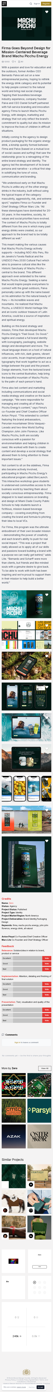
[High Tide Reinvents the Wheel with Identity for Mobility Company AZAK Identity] (14, 1136)
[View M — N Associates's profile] (5, 1184)
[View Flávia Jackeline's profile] (30, 1210)
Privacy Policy (10, 1380)
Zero (11, 903)
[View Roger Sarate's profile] (5, 1236)
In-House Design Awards (32, 1383)
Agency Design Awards (12, 1383)
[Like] (46, 12)
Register (46, 3)
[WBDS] (34, 1282)
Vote (47, 958)
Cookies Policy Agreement (27, 1380)
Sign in (37, 4)
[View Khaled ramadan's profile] (30, 1184)
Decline (31, 1387)
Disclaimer (31, 1382)
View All (44, 1068)
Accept (40, 1387)
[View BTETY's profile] (5, 1210)
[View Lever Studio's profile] (30, 1236)
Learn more (21, 1387)
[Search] (31, 4)
